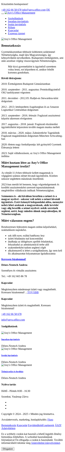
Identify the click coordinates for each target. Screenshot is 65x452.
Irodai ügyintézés (17, 24)
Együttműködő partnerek (41, 425)
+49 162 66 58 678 (11, 9)
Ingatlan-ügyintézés (18, 21)
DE (48, 9)
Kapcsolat (13, 30)
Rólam (11, 27)
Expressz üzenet (16, 33)
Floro (50, 419)
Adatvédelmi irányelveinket (45, 443)
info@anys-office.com (34, 9)
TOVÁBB (33, 292)
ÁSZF (58, 425)
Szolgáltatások (15, 18)
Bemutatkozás (8, 425)
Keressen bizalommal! (13, 259)
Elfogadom (8, 449)
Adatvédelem (8, 428)
